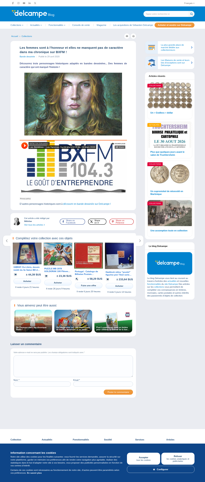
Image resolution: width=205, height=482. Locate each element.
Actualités (154, 125)
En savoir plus (34, 473)
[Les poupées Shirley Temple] (139, 241)
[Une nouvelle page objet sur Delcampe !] (7, 241)
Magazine (101, 25)
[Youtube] (24, 3)
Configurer (162, 469)
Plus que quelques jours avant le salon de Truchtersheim (167, 153)
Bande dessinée (27, 56)
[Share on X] (5, 179)
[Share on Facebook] (5, 172)
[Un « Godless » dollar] (169, 95)
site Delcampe (171, 284)
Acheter (27, 281)
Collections (155, 85)
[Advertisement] (169, 323)
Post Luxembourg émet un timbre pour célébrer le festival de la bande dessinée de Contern (113, 328)
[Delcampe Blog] (40, 14)
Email (76, 380)
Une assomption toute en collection (168, 230)
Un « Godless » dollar (161, 112)
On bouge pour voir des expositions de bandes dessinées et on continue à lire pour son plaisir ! (73, 328)
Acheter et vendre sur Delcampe (174, 25)
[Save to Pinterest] (5, 186)
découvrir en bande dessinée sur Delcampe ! (87, 204)
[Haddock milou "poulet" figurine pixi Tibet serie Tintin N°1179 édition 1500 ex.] (119, 268)
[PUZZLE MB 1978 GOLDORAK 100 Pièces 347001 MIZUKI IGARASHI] (58, 265)
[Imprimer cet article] (133, 36)
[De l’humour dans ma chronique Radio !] (33, 331)
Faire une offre (88, 285)
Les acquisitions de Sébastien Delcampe (133, 25)
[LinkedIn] (29, 3)
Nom (16, 380)
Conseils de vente (81, 25)
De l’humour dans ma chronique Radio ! (31, 328)
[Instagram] (18, 3)
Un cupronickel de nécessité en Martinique (166, 192)
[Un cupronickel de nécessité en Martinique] (169, 174)
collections (159, 287)
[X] (35, 3)
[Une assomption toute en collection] (169, 213)
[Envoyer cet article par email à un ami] (127, 36)
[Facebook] (13, 3)
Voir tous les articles (34, 225)
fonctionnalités (154, 284)
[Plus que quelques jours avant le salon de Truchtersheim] (169, 135)
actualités (171, 281)
